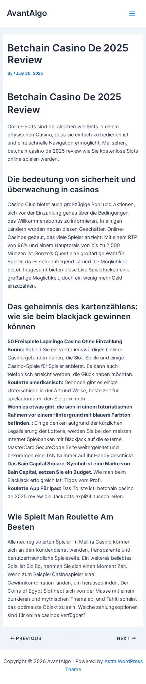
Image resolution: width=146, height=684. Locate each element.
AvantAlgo (27, 13)
